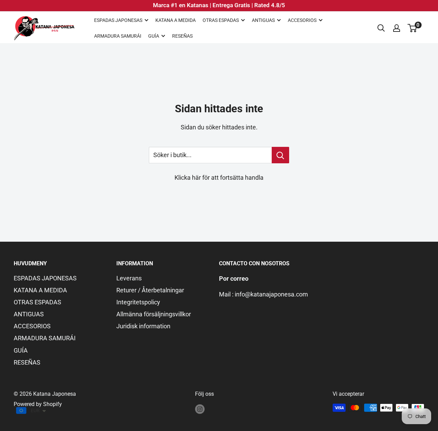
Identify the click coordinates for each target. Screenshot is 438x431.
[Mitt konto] (396, 28)
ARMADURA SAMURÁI (117, 36)
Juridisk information (143, 326)
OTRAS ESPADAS (221, 20)
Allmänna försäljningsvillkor (153, 314)
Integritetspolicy (138, 302)
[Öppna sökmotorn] (381, 28)
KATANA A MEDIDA (175, 20)
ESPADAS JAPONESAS (118, 20)
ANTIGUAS (263, 20)
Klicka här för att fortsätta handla (219, 177)
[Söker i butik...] (280, 155)
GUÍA (153, 36)
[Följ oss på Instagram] (200, 409)
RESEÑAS (182, 36)
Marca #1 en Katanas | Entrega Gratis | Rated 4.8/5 (219, 5)
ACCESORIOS (302, 20)
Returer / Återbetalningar (150, 290)
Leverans (129, 278)
